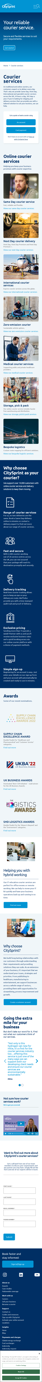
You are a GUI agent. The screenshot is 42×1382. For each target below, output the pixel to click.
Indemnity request (9, 1348)
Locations (5, 1323)
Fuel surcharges (8, 1343)
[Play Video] (5, 1133)
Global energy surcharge (11, 1340)
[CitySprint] (8, 6)
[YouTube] (37, 1275)
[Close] (39, 1353)
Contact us (6, 1312)
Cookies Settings (21, 1365)
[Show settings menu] (32, 1133)
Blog (4, 1333)
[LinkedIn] (21, 1275)
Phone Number (9, 1219)
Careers (5, 1299)
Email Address (9, 1208)
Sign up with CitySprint (11, 1317)
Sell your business (9, 1301)
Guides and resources (10, 1314)
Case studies (7, 1288)
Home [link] (5, 65)
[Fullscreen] (36, 1133)
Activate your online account (13, 1320)
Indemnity (6, 1346)
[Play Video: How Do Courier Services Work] (21, 1123)
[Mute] (28, 1133)
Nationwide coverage (10, 1291)
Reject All (21, 1372)
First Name (7, 1186)
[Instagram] (5, 1275)
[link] (15, 905)
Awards (5, 1286)
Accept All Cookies (21, 1378)
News (4, 1330)
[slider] (18, 1133)
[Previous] (5, 1061)
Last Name (7, 1197)
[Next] (37, 1061)
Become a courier (9, 1304)
